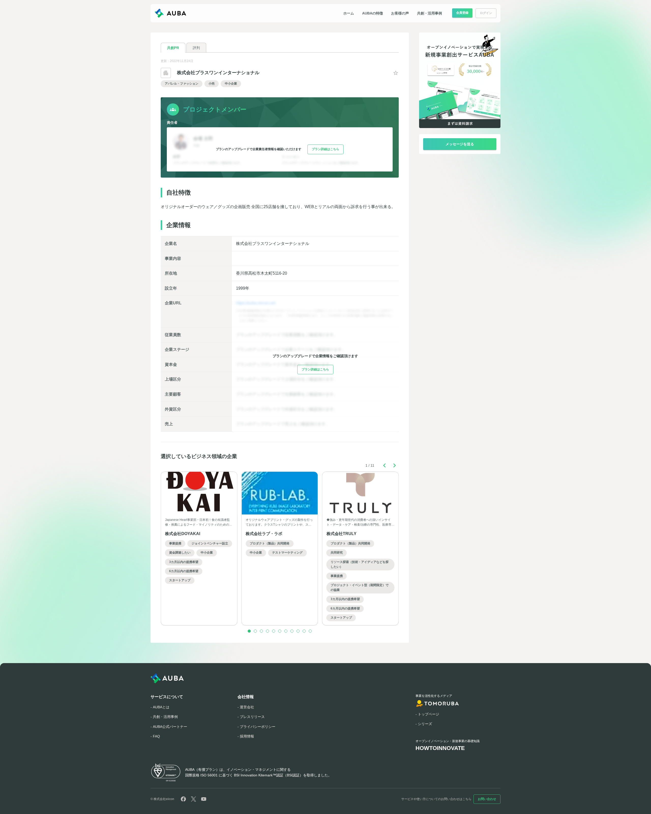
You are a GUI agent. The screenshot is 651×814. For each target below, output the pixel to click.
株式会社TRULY (342, 533)
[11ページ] (310, 631)
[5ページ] (273, 631)
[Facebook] (183, 799)
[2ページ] (255, 631)
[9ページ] (298, 631)
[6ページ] (279, 631)
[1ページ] (249, 631)
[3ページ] (261, 631)
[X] (193, 799)
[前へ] (384, 465)
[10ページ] (304, 631)
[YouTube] (204, 799)
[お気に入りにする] (396, 73)
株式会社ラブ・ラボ (264, 533)
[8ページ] (291, 631)
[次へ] (395, 465)
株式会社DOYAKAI (182, 533)
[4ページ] (267, 631)
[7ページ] (285, 631)
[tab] (173, 48)
